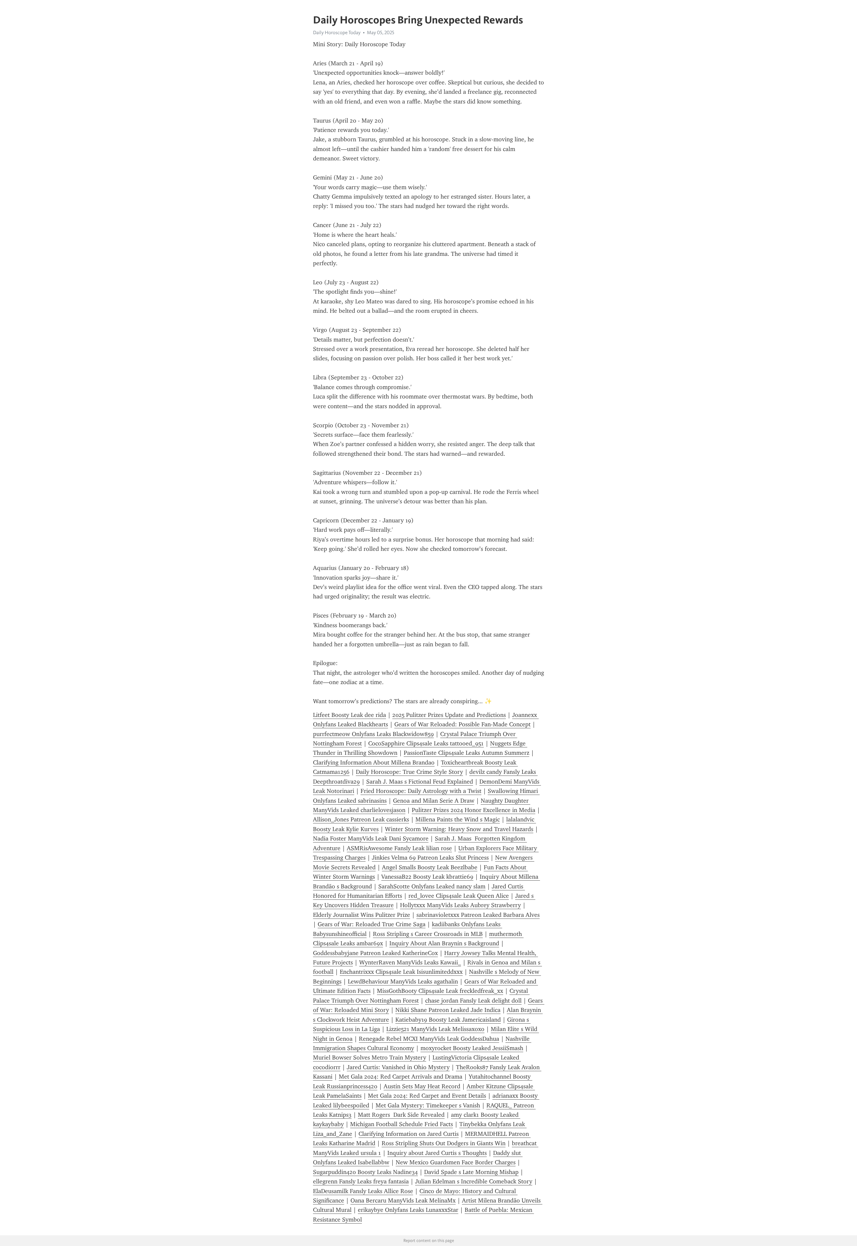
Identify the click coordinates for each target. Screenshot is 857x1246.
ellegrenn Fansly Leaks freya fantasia (361, 1181)
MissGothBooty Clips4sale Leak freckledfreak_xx (440, 991)
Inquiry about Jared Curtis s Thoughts (437, 1153)
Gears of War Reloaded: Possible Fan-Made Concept (462, 724)
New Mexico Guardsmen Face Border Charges (456, 1162)
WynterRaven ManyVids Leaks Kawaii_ (410, 962)
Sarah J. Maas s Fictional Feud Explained (419, 781)
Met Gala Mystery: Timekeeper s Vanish (428, 1105)
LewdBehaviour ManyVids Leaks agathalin (403, 981)
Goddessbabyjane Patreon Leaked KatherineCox (375, 953)
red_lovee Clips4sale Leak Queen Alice (458, 895)
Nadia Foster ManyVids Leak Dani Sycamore (370, 838)
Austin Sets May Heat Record (422, 1086)
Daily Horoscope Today (337, 32)
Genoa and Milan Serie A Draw (433, 800)
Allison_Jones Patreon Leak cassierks (361, 819)
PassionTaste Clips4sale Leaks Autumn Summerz (466, 752)
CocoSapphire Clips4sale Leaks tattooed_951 (426, 743)
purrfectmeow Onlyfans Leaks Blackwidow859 (373, 734)
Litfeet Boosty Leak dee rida (349, 715)
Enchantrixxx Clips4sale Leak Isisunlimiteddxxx (401, 971)
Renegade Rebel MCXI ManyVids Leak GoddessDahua (429, 1038)
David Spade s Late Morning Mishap (471, 1172)
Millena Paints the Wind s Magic (457, 819)
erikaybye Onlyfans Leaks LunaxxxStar (408, 1210)
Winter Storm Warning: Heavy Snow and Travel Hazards (459, 829)
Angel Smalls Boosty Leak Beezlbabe (429, 867)
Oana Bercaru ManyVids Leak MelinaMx (403, 1200)
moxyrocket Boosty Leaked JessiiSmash (471, 1048)
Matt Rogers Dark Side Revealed (401, 1114)
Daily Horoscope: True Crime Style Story (409, 772)
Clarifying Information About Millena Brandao (374, 762)
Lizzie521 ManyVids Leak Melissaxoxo (435, 1029)
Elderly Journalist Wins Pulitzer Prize (361, 915)
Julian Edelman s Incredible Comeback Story (473, 1181)
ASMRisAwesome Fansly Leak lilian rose (399, 848)
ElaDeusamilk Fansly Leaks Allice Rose (363, 1191)
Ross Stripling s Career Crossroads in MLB (428, 934)
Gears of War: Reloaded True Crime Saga (371, 924)
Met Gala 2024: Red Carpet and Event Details (427, 1095)
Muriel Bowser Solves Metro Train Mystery (369, 1057)
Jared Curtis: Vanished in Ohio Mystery (398, 1067)
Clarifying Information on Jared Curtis (409, 1134)
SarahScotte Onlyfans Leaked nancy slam (431, 886)
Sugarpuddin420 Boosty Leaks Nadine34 (365, 1172)
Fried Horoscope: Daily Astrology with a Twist (421, 791)
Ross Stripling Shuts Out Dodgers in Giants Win (443, 1143)
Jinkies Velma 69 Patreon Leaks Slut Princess (430, 857)
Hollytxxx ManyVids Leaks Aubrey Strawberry (460, 905)
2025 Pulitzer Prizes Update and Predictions (449, 715)
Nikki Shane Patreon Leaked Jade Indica (447, 1010)
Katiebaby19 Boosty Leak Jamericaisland (448, 1019)
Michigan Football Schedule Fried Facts (401, 1124)
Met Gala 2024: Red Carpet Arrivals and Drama (400, 1076)
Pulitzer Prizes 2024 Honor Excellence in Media (473, 810)
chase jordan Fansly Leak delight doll (473, 1000)
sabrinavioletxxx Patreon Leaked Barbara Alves (478, 915)
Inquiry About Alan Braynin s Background (444, 943)
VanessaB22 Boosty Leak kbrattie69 (427, 876)
